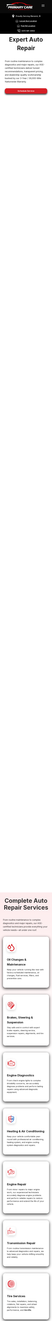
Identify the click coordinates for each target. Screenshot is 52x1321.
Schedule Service (26, 91)
